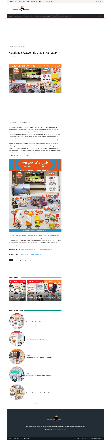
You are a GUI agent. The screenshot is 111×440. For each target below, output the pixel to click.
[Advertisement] (55, 31)
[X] (101, 1)
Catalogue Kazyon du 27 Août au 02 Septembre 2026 (53, 298)
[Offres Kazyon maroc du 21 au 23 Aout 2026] (17, 374)
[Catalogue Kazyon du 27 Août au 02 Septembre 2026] (52, 290)
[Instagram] (99, 1)
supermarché (17, 46)
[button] (100, 16)
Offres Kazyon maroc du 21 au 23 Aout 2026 (38, 375)
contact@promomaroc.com (59, 429)
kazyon (23, 46)
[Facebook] (97, 1)
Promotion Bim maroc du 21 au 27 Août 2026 (38, 393)
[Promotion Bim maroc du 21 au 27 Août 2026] (17, 392)
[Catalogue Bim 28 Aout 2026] (17, 290)
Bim (17, 295)
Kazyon (25, 260)
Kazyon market (32, 260)
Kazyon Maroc (40, 260)
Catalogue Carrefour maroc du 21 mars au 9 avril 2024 (36, 249)
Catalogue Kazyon (18, 260)
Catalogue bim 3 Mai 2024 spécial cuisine (31, 254)
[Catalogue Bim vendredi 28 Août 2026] (35, 290)
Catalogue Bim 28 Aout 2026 (17, 298)
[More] (52, 268)
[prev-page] (10, 304)
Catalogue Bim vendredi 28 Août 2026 (35, 298)
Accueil (11, 46)
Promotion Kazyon (50, 260)
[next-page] (13, 304)
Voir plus (35, 403)
